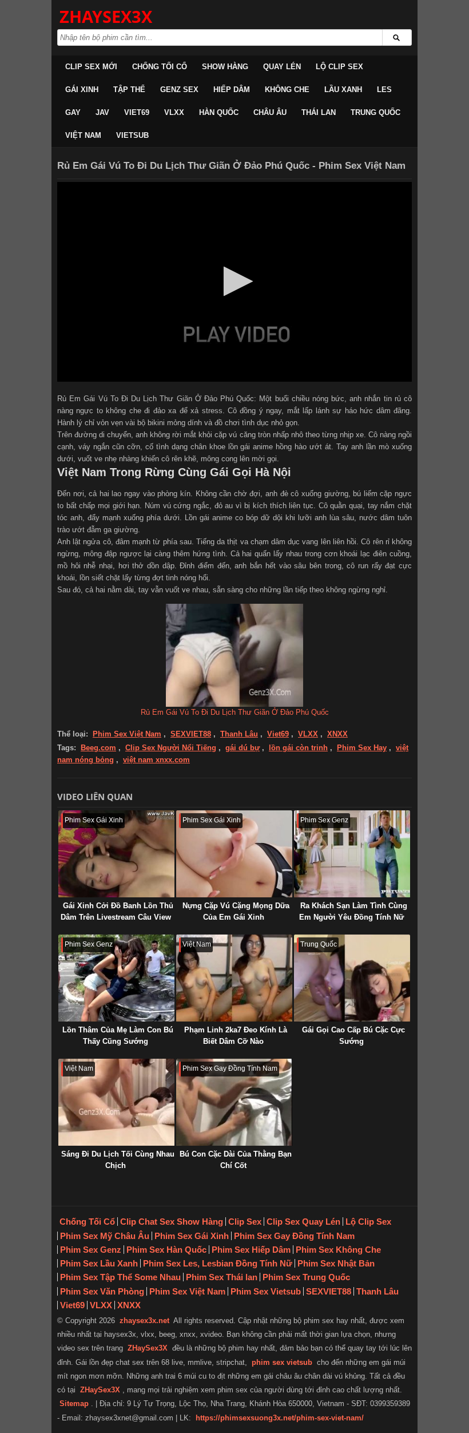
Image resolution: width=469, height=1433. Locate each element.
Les (384, 89)
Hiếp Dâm (231, 89)
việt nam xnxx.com (156, 759)
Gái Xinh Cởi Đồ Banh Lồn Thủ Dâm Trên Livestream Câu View (117, 911)
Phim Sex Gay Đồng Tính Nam (294, 1236)
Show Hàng (225, 66)
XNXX (337, 734)
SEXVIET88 (190, 734)
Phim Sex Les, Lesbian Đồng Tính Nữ (217, 1263)
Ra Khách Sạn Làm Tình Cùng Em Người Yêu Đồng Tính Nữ (353, 911)
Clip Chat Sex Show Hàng (171, 1221)
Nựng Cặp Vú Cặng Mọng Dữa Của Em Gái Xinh (235, 911)
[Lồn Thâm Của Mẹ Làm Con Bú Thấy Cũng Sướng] (116, 978)
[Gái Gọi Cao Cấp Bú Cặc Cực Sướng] (352, 978)
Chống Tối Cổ (159, 66)
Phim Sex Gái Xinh (191, 1236)
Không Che (287, 89)
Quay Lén (282, 66)
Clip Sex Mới (91, 66)
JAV (102, 112)
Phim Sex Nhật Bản (336, 1263)
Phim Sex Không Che (338, 1249)
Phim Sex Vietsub (265, 1291)
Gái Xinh (81, 89)
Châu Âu (270, 112)
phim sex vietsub (282, 1362)
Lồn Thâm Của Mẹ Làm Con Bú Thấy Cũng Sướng (117, 1036)
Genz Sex (179, 89)
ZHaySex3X (148, 1348)
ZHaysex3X (105, 16)
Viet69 (136, 112)
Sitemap (74, 1403)
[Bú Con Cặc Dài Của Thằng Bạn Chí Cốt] (234, 1102)
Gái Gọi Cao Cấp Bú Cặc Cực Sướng (353, 1036)
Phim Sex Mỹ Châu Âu (104, 1236)
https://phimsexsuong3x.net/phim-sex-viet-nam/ (280, 1418)
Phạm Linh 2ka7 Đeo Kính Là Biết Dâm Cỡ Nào (235, 1036)
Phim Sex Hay (362, 747)
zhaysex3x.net (144, 1320)
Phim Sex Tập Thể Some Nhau (120, 1277)
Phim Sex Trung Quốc (306, 1277)
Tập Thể (129, 89)
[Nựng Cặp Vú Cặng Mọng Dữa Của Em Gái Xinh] (234, 854)
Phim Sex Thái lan (221, 1277)
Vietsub (132, 135)
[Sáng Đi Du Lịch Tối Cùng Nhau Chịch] (116, 1102)
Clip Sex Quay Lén (303, 1221)
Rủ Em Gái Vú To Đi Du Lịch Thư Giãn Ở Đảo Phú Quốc (235, 712)
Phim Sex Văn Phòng (102, 1291)
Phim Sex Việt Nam (127, 734)
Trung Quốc (375, 112)
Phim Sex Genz (90, 1249)
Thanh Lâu (239, 734)
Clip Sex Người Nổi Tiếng (170, 747)
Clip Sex (244, 1221)
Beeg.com (98, 747)
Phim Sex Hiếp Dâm (251, 1249)
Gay (73, 112)
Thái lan (318, 112)
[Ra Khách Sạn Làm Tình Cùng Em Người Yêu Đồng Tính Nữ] (352, 854)
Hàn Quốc (219, 112)
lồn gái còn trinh (298, 747)
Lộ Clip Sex (339, 66)
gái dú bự (242, 747)
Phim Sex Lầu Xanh (99, 1263)
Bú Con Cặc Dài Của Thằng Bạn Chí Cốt (236, 1160)
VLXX (174, 112)
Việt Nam (83, 135)
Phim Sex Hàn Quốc (166, 1249)
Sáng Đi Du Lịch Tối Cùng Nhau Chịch (117, 1160)
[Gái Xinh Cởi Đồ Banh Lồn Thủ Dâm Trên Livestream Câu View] (116, 854)
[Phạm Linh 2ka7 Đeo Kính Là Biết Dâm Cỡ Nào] (234, 978)
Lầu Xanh (343, 89)
